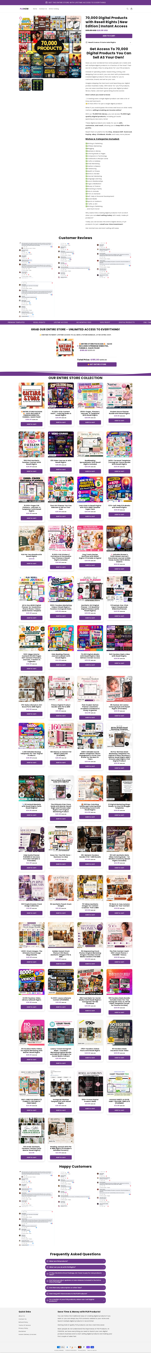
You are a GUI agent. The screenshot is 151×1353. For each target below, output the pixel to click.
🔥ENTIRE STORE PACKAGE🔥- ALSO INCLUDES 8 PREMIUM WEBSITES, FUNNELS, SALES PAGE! (31, 414)
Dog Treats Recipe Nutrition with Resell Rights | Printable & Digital (90, 556)
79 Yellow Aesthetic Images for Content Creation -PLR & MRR (90, 906)
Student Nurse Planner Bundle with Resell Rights (119, 412)
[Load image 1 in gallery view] (25, 85)
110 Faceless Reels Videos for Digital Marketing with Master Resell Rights (31, 1050)
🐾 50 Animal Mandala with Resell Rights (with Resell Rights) (31, 806)
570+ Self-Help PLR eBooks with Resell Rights (119, 506)
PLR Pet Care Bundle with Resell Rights (31, 555)
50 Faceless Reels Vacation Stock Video (119, 1050)
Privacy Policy (23, 1328)
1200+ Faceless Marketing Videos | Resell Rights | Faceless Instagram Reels (61, 607)
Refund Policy (23, 1322)
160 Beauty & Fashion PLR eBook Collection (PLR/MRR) (60, 753)
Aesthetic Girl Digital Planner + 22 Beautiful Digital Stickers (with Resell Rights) (90, 608)
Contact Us (22, 1319)
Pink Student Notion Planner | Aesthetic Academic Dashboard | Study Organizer (90, 707)
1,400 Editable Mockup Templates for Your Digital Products (32, 753)
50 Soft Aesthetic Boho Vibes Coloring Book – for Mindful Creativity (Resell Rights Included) (119, 857)
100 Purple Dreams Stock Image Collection (31, 905)
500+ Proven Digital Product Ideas (90, 1100)
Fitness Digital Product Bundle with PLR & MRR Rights (61, 707)
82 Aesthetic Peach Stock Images (60, 905)
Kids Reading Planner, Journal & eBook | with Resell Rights (61, 656)
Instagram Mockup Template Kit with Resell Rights (61, 1101)
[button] (128, 9)
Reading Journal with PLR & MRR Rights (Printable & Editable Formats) (61, 1148)
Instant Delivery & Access (27, 1334)
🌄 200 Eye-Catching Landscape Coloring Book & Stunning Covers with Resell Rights (90, 807)
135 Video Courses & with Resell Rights (60, 461)
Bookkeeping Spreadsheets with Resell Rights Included (90, 462)
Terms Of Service (25, 1325)
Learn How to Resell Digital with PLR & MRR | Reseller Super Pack (90, 507)
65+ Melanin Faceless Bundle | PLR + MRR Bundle (90, 856)
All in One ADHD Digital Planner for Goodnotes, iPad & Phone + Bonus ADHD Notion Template (31, 608)
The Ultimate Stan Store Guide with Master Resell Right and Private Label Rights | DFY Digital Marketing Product (61, 808)
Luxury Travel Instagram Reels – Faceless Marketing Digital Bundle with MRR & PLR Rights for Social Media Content (60, 1052)
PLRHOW (61, 1350)
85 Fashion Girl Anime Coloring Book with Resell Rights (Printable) (119, 707)
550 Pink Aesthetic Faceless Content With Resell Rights (31, 462)
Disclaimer (22, 1331)
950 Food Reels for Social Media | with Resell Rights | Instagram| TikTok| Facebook (90, 1000)
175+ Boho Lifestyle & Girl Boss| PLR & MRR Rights (31, 706)
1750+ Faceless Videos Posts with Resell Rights (90, 1050)
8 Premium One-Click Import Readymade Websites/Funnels (119, 607)
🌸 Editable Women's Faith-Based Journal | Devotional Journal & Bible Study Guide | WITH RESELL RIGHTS (119, 558)
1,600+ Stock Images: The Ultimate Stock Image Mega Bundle (31, 953)
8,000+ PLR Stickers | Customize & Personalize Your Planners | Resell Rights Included (61, 557)
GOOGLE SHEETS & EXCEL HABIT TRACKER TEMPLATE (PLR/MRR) (119, 1101)
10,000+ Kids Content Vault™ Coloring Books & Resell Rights (61, 413)
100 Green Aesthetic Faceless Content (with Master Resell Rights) (31, 1148)
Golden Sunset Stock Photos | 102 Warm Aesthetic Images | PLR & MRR (61, 954)
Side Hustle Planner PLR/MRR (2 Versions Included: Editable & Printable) (31, 857)
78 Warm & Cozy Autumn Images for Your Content (119, 905)
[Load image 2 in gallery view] (37, 85)
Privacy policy (82, 1350)
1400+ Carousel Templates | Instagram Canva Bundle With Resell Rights (119, 462)
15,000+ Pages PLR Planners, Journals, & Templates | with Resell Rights (31, 508)
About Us (22, 1316)
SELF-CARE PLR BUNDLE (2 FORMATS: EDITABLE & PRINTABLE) (31, 1101)
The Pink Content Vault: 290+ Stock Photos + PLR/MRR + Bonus (119, 953)
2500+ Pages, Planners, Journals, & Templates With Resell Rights (90, 413)
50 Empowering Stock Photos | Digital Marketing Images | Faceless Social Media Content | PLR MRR (90, 954)
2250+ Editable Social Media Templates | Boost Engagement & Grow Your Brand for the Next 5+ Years (90, 755)
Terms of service (91, 1350)
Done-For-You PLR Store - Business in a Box (60, 856)
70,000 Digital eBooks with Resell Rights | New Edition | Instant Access (90, 656)
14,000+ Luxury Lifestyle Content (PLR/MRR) (61, 999)
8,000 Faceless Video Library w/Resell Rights (31, 999)
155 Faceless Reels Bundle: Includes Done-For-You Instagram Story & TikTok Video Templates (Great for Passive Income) (119, 1001)
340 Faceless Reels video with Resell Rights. (119, 655)
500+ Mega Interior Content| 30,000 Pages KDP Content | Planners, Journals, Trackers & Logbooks (32, 657)
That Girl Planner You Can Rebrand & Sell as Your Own (61, 507)
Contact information (71, 1350)
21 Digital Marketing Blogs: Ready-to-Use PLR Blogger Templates (119, 806)
